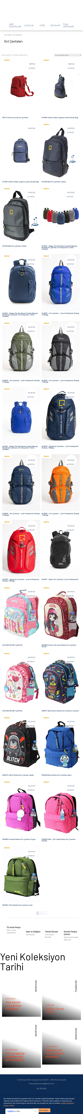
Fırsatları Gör (75, 986)
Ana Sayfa (7, 35)
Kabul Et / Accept (41, 1110)
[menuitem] (15, 25)
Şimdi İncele (35, 986)
